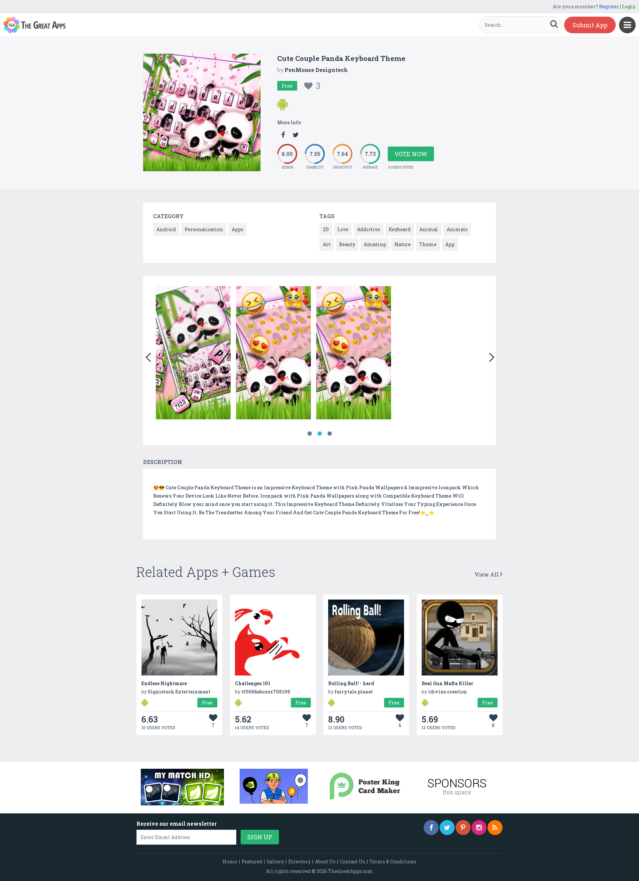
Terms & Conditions (392, 861)
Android (166, 229)
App (450, 244)
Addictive (368, 229)
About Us (325, 861)
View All (487, 574)
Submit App (589, 25)
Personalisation (204, 229)
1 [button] (309, 433)
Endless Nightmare (164, 683)
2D (326, 229)
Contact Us (352, 861)
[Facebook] (431, 827)
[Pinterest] (463, 827)
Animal (428, 229)
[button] (148, 355)
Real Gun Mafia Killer (447, 683)
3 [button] (329, 433)
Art (326, 244)
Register (609, 6)
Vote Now (410, 154)
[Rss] (495, 827)
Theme (428, 244)
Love (342, 229)
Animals (457, 229)
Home (230, 861)
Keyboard (400, 229)
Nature (402, 244)
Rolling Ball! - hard (351, 683)
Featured (252, 861)
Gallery (275, 861)
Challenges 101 (252, 683)
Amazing (375, 244)
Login (629, 6)
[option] (193, 354)
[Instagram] (479, 827)
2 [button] (319, 433)
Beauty (347, 244)
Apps (237, 229)
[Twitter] (447, 827)
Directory (299, 861)
